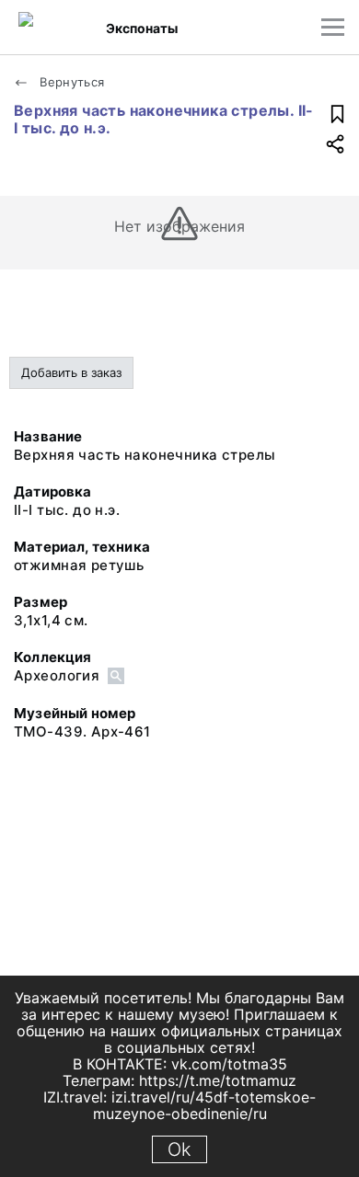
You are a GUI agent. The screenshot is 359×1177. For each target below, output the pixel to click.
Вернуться (70, 81)
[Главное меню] (332, 27)
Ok (179, 1149)
